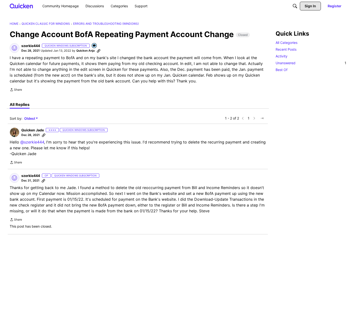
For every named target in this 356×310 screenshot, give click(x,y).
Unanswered (311, 63)
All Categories (286, 42)
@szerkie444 (32, 142)
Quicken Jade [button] (32, 130)
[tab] (19, 104)
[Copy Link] (98, 50)
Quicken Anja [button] (85, 50)
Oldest (30, 118)
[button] (14, 48)
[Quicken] (21, 6)
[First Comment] (94, 46)
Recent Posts (286, 49)
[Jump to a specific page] (262, 118)
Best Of (281, 70)
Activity (281, 56)
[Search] (295, 6)
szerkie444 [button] (30, 46)
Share (16, 90)
